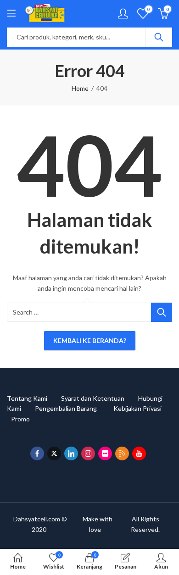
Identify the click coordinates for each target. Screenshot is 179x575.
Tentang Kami (34, 398)
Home (80, 88)
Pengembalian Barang (74, 408)
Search (158, 37)
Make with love (96, 524)
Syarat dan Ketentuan (99, 398)
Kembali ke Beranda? (89, 340)
